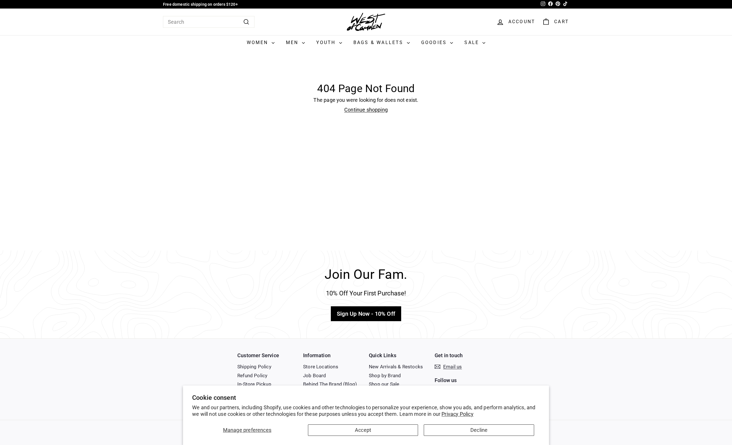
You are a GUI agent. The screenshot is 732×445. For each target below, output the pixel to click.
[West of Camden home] (366, 22)
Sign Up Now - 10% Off (366, 313)
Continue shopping (366, 110)
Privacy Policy (457, 414)
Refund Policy (252, 375)
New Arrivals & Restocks (396, 366)
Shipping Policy (254, 366)
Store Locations (320, 366)
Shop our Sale (384, 384)
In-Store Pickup (254, 384)
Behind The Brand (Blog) (330, 384)
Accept (363, 430)
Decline (479, 430)
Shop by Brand (385, 375)
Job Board (314, 375)
